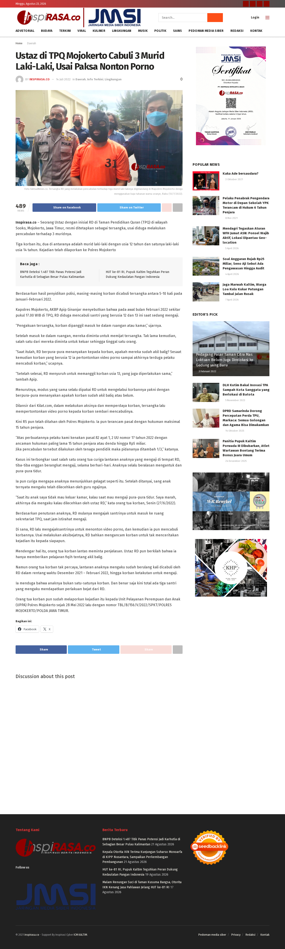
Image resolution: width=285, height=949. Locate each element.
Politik (160, 31)
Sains (177, 31)
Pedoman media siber (212, 934)
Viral (81, 31)
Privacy (235, 934)
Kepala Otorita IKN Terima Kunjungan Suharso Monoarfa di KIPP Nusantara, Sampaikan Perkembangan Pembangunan (142, 857)
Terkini (65, 31)
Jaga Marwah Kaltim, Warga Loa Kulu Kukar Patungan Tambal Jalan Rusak (244, 289)
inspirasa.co (39, 79)
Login (254, 17)
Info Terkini (95, 79)
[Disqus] (99, 743)
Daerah (31, 43)
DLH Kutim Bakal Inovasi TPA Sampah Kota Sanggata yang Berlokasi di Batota (246, 389)
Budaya (47, 31)
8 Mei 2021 (231, 218)
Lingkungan (121, 31)
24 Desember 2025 (235, 461)
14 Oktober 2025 (234, 430)
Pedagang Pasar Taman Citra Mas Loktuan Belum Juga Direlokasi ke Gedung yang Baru (224, 359)
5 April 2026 (231, 248)
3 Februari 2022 (207, 371)
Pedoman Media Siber (206, 31)
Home (19, 43)
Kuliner (99, 31)
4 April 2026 (232, 274)
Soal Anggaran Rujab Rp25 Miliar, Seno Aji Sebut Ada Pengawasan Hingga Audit (243, 263)
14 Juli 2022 (63, 79)
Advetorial (25, 31)
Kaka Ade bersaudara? (241, 174)
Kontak (256, 31)
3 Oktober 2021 (234, 179)
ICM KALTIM (80, 934)
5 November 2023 (235, 400)
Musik (143, 31)
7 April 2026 (231, 299)
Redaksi (237, 31)
